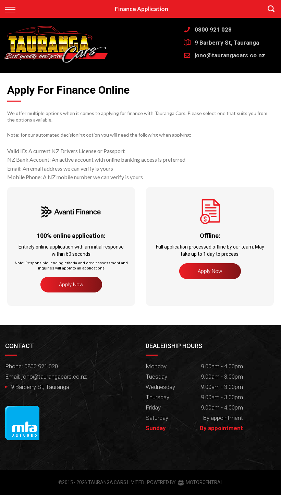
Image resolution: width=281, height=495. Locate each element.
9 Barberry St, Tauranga (227, 42)
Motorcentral (204, 482)
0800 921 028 (213, 29)
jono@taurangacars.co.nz (230, 55)
